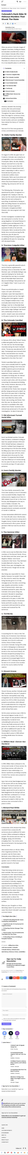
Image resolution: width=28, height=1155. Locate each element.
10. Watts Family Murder (11, 71)
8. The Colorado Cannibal (12, 77)
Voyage (17, 1082)
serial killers (22, 951)
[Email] (24, 1152)
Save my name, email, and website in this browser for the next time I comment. (14, 1019)
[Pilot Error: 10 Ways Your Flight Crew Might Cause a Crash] (5, 1079)
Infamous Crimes (13, 951)
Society (9, 10)
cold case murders (7, 947)
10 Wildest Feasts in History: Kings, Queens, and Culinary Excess (18, 1062)
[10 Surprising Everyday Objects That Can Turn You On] (5, 1055)
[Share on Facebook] (5, 23)
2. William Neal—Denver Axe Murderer (11, 94)
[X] (11, 1035)
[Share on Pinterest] (11, 1152)
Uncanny (17, 1058)
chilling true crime (13, 945)
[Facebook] (4, 1035)
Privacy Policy (19, 970)
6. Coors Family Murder (11, 83)
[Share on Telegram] (21, 1152)
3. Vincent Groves (10, 91)
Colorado (15, 947)
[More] (15, 23)
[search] (17, 1)
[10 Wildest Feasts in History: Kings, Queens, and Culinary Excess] (5, 1063)
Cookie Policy (4, 972)
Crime (3, 10)
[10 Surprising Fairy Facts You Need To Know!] (5, 1072)
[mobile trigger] (3, 2)
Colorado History (6, 949)
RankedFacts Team (9, 27)
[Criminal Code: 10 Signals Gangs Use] (5, 1047)
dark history (5, 951)
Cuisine (12, 1066)
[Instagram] (17, 1035)
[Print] (13, 23)
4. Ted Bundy (8, 88)
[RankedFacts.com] (3, 1148)
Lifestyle (17, 1066)
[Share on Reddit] (18, 1152)
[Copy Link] (10, 23)
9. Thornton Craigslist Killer (12, 74)
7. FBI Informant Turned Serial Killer (14, 80)
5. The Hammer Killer (10, 85)
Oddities (12, 1058)
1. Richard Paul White (11, 98)
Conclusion (10, 101)
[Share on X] (8, 23)
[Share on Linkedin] (14, 1152)
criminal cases (15, 949)
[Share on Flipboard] (8, 1152)
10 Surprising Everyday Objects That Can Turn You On (18, 1054)
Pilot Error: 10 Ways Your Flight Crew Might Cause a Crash (17, 1078)
